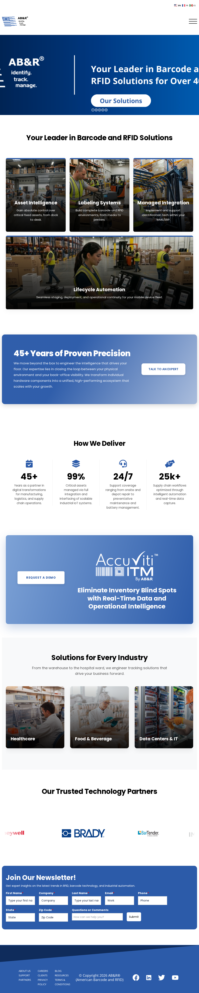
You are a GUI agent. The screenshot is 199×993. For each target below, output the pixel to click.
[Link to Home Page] (15, 21)
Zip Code (46, 910)
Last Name (80, 893)
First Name (14, 893)
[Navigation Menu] (193, 21)
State (11, 910)
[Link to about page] (136, 977)
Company (47, 893)
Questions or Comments (90, 910)
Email (109, 893)
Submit (134, 917)
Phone (143, 893)
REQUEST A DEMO (41, 578)
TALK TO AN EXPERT (163, 369)
